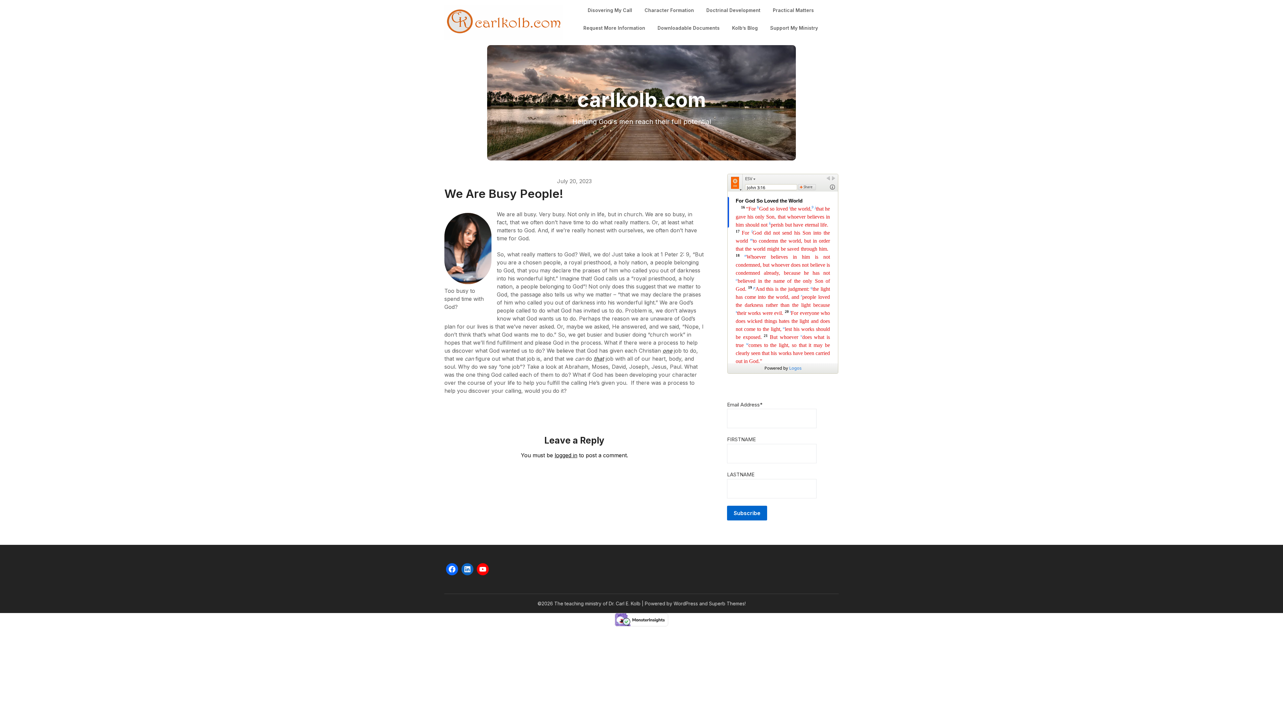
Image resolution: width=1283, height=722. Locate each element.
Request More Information (614, 28)
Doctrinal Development (733, 10)
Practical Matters (793, 10)
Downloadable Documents (689, 28)
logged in (566, 455)
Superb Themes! (727, 603)
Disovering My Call (610, 10)
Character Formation (669, 10)
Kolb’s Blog (745, 28)
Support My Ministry (794, 28)
